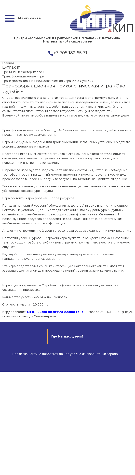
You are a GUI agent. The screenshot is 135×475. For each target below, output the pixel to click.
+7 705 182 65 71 (70, 52)
